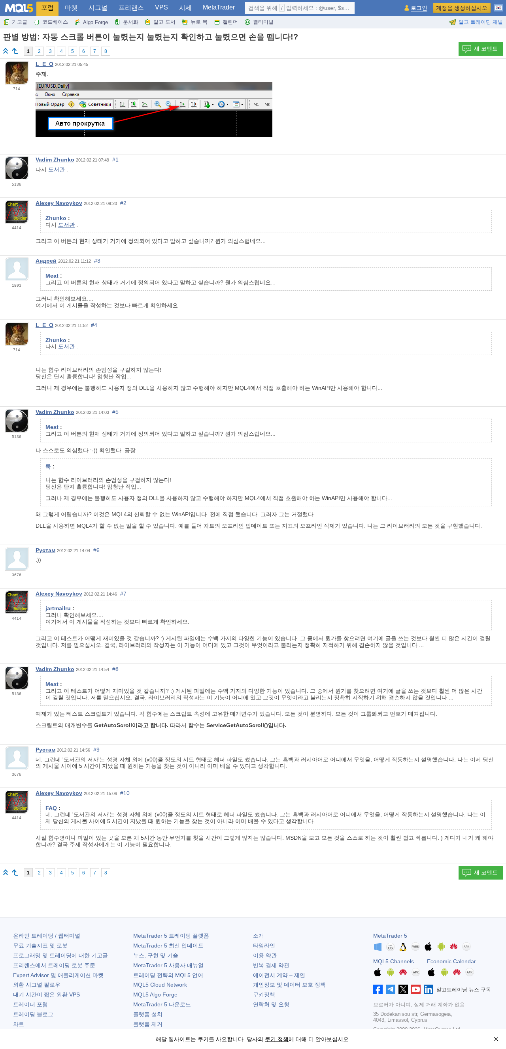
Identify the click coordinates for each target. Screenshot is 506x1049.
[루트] (5, 51)
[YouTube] (416, 989)
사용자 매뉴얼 (168, 965)
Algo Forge (95, 22)
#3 (97, 261)
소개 (258, 935)
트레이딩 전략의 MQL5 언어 (168, 975)
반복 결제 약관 (271, 965)
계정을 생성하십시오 (461, 8)
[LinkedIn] (428, 989)
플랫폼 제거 (147, 1024)
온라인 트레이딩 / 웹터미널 (46, 935)
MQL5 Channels (393, 961)
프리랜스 (131, 7)
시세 (185, 7)
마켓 (71, 7)
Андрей (46, 261)
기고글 (19, 22)
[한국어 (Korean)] (498, 5)
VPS (161, 7)
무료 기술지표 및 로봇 (40, 945)
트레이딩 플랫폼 (171, 935)
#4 (94, 325)
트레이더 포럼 (30, 1004)
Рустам (45, 550)
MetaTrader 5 (390, 935)
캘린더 (230, 22)
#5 (115, 412)
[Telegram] (390, 989)
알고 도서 (164, 22)
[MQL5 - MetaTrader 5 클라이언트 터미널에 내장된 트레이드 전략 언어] (19, 8)
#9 (96, 749)
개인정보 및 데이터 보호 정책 (289, 984)
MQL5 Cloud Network (160, 984)
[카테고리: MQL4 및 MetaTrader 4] (15, 51)
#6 (96, 550)
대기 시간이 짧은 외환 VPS (46, 994)
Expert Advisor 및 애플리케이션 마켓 (58, 975)
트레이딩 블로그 (33, 1014)
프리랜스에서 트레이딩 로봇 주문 (54, 965)
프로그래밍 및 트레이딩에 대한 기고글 (60, 955)
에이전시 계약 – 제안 (279, 975)
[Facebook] (378, 989)
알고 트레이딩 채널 (481, 22)
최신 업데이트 (168, 945)
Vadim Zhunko (55, 159)
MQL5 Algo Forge (155, 994)
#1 (115, 159)
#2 (123, 203)
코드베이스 (55, 22)
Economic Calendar (451, 961)
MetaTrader (219, 7)
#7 (123, 593)
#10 (125, 793)
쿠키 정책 (277, 1039)
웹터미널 (263, 22)
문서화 (130, 22)
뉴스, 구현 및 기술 (155, 955)
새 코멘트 (486, 48)
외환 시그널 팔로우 (36, 984)
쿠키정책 (264, 994)
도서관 (56, 169)
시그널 (98, 7)
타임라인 (264, 945)
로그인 (419, 8)
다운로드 (162, 1004)
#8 (115, 669)
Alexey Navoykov (59, 203)
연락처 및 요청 (271, 1004)
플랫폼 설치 (147, 1014)
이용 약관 (265, 955)
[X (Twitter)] (403, 989)
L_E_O (44, 64)
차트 (18, 1024)
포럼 (47, 7)
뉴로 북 (199, 22)
